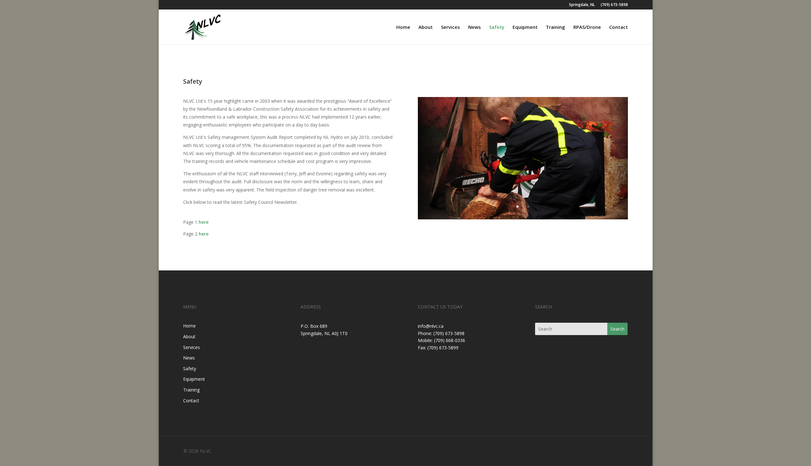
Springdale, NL (582, 5)
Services (450, 27)
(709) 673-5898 (614, 5)
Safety (496, 27)
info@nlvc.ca (431, 326)
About (425, 27)
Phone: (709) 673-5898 (441, 333)
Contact (618, 27)
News (474, 27)
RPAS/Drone (587, 27)
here (203, 222)
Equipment (525, 27)
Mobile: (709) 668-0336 (441, 340)
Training (555, 27)
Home (403, 27)
